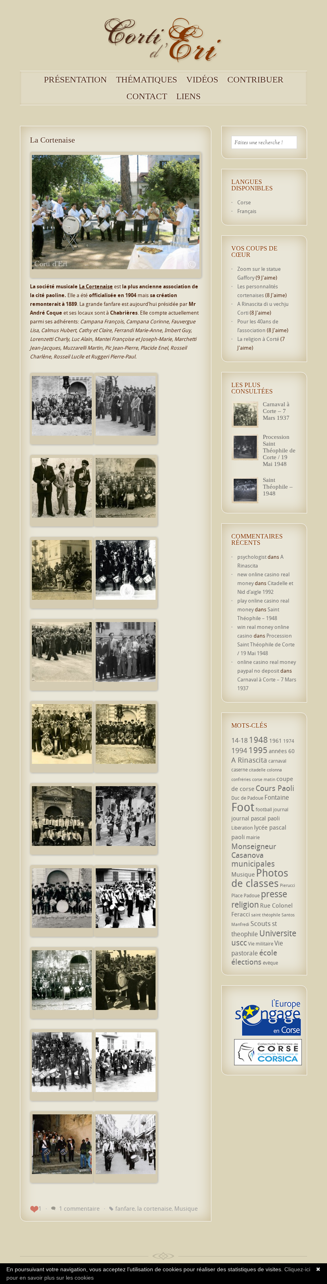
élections (246, 962)
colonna (274, 770)
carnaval (277, 760)
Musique (186, 1208)
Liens (188, 96)
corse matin (263, 779)
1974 (288, 741)
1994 (239, 750)
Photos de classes (259, 877)
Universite (277, 933)
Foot (242, 807)
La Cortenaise (52, 139)
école (268, 952)
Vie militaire (260, 943)
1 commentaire (79, 1208)
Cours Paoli (275, 788)
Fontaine (276, 797)
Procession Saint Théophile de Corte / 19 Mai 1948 (279, 450)
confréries (241, 779)
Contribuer (255, 79)
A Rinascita (249, 760)
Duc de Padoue (247, 798)
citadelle (257, 770)
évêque (270, 962)
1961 (275, 740)
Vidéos (202, 79)
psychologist (251, 556)
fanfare (125, 1208)
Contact (146, 96)
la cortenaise (154, 1208)
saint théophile (265, 915)
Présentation (75, 79)
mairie (253, 837)
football (264, 809)
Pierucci (287, 885)
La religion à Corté (258, 339)
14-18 (239, 740)
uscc (239, 942)
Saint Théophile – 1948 (278, 487)
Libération (242, 827)
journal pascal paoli (255, 818)
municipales (253, 863)
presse (274, 894)
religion (245, 904)
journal (280, 809)
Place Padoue (245, 895)
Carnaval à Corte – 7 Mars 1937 (276, 411)
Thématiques (146, 79)
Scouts (260, 923)
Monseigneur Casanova (253, 850)
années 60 (282, 751)
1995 (258, 750)
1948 (258, 739)
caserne (239, 769)
